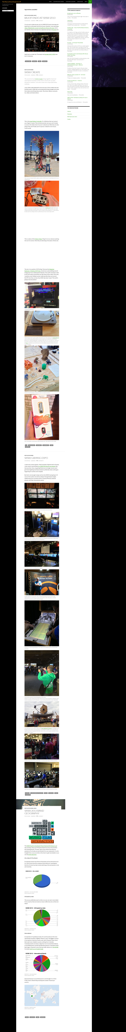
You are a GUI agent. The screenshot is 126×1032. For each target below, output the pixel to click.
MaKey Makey (38, 239)
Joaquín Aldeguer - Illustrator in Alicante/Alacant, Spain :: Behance (75, 64)
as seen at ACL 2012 (50, 54)
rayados (35, 61)
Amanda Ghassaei (56, 337)
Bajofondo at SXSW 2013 (39, 17)
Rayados (54, 29)
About (86, 1)
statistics (32, 1017)
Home (50, 1)
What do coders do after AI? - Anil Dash (76, 74)
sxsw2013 (45, 61)
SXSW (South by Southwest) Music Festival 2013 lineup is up (42, 846)
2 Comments (40, 460)
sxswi (56, 793)
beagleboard (32, 445)
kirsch (34, 20)
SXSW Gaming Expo (36, 457)
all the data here (32, 854)
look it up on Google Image (36, 949)
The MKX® (55, 947)
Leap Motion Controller (36, 121)
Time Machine (80, 1)
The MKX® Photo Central (58, 1)
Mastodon (69, 114)
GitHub (69, 111)
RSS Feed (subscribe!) (72, 116)
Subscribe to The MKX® (70, 1)
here (27, 343)
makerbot (39, 445)
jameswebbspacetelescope (37, 793)
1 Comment (40, 20)
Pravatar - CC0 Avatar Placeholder (75, 42)
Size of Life (69, 91)
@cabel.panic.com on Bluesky (74, 13)
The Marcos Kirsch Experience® (11, 2)
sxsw (40, 61)
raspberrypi (45, 445)
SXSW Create (32, 72)
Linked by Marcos (75, 10)
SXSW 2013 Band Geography (34, 812)
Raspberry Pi (48, 207)
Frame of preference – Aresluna (74, 80)
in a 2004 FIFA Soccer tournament (46, 466)
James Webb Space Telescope (46, 728)
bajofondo (28, 61)
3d (26, 445)
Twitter (69, 119)
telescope (28, 794)
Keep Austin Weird (28, 15)
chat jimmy (69, 20)
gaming (27, 793)
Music (35, 15)
